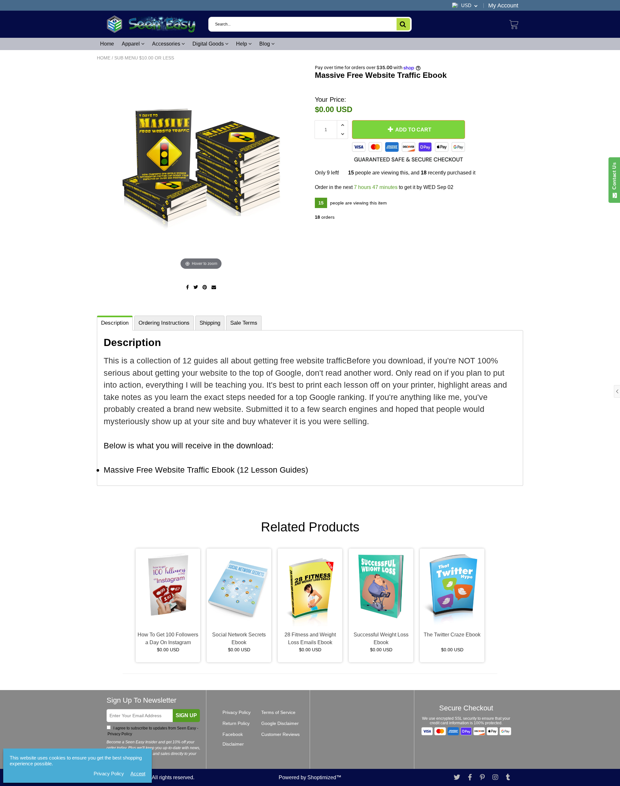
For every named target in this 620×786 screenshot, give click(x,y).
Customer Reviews (280, 734)
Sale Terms (243, 323)
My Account (503, 5)
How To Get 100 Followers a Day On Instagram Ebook (168, 639)
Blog (265, 44)
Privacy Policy (119, 734)
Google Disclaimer (280, 723)
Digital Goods (208, 44)
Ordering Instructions (164, 323)
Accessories (166, 44)
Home (107, 44)
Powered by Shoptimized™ (310, 777)
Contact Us (614, 177)
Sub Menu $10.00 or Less (144, 57)
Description (115, 323)
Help (242, 44)
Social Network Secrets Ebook (239, 638)
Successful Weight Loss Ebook (381, 638)
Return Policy (236, 723)
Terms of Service (278, 712)
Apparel (131, 44)
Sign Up (186, 715)
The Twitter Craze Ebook (452, 634)
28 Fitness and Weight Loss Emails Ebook (310, 638)
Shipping (210, 323)
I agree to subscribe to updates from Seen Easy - (152, 731)
